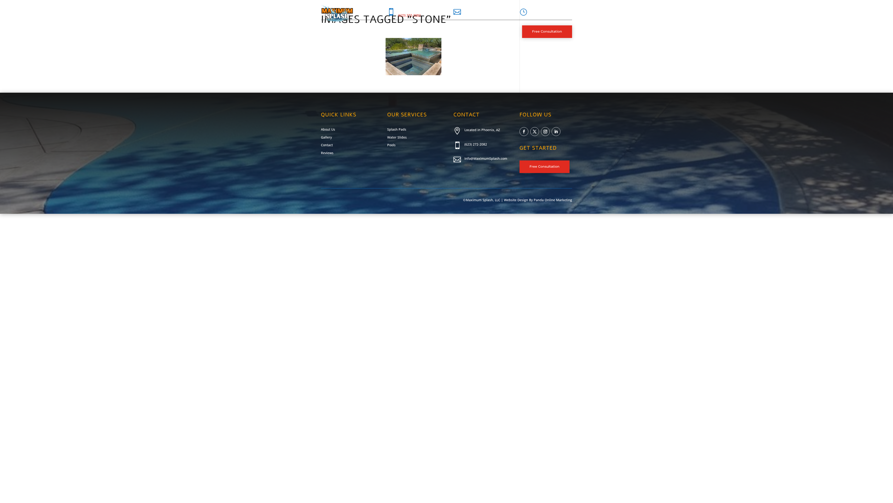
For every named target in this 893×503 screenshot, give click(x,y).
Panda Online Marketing (553, 200)
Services (367, 32)
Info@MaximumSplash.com (485, 158)
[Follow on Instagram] (545, 131)
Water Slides (397, 137)
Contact (414, 32)
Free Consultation (547, 31)
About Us (345, 32)
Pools (391, 145)
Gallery (392, 32)
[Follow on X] (534, 131)
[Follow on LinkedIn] (556, 131)
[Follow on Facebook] (524, 131)
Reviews (327, 153)
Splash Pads (396, 129)
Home (326, 32)
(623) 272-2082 (409, 15)
